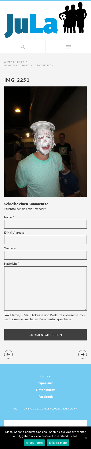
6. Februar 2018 (16, 62)
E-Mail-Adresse (15, 232)
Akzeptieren (34, 442)
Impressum (45, 383)
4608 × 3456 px (18, 65)
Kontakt (46, 376)
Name (9, 217)
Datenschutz (45, 390)
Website (10, 248)
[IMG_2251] (45, 195)
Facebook (46, 396)
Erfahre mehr (58, 442)
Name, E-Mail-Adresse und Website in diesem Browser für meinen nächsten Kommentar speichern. (45, 317)
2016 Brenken (43, 65)
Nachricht (11, 263)
